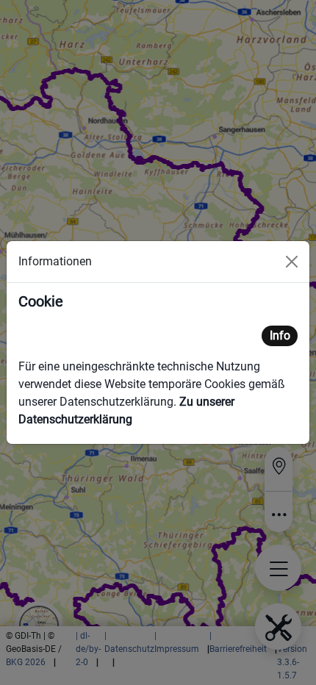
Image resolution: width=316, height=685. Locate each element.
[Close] (292, 261)
